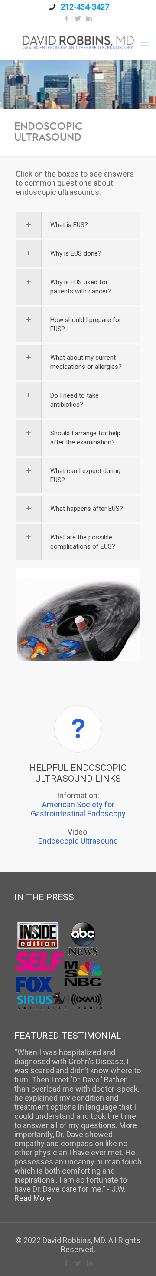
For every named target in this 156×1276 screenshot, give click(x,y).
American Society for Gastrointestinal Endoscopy (78, 809)
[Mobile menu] (144, 42)
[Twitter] (78, 19)
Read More (32, 1198)
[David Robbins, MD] (78, 42)
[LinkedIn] (89, 19)
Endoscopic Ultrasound (78, 840)
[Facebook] (67, 19)
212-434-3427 (84, 6)
